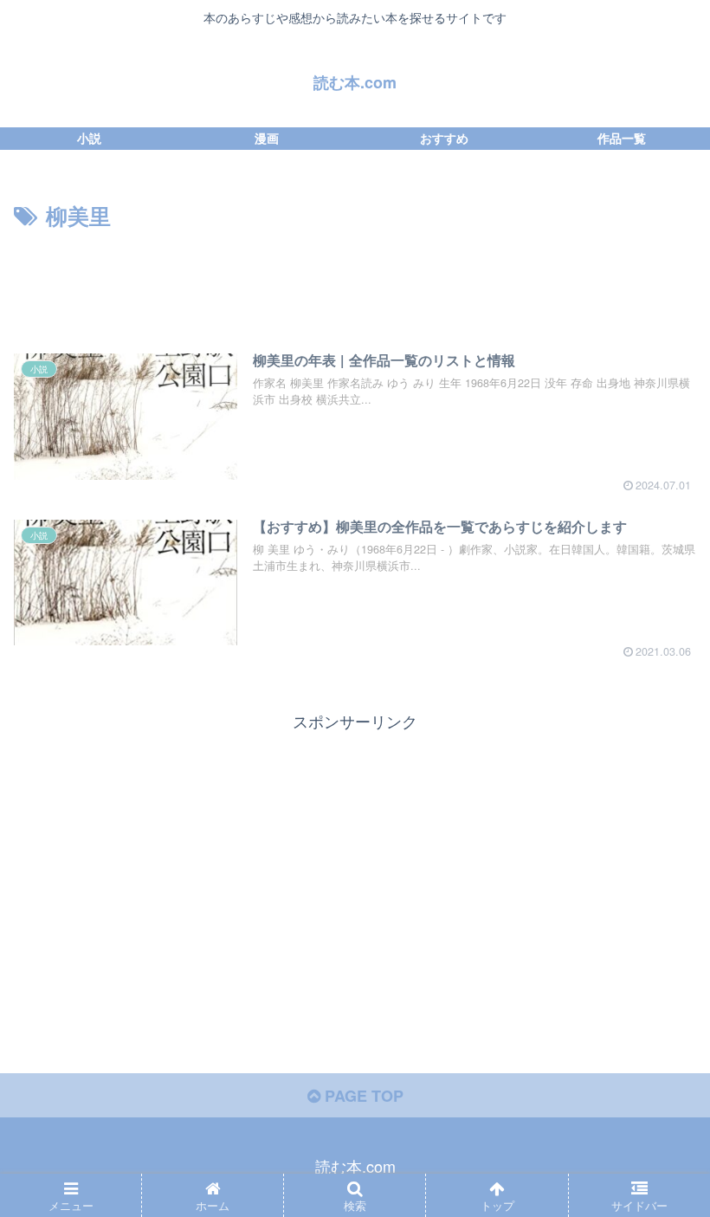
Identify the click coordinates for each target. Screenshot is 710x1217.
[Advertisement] (355, 282)
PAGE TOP (361, 1095)
